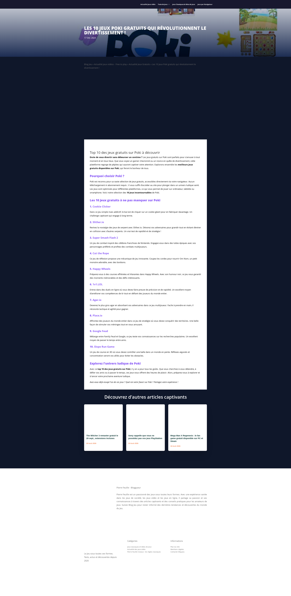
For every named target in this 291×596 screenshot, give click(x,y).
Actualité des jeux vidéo (136, 549)
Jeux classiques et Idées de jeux (139, 547)
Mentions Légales (177, 549)
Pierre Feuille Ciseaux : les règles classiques (144, 552)
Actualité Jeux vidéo (147, 4)
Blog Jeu (88, 64)
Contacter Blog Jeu (177, 552)
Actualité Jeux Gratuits (139, 64)
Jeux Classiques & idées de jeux (183, 4)
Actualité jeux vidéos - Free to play (110, 64)
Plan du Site (175, 547)
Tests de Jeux (163, 4)
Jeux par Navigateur (205, 4)
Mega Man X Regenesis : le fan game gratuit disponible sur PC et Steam (186, 438)
